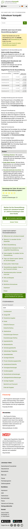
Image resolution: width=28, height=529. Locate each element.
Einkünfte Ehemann (9, 324)
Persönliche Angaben (9, 318)
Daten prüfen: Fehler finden (11, 264)
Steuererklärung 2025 (17, 39)
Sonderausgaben (8, 371)
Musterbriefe (4, 471)
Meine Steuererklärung (10, 244)
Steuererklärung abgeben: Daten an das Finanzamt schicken (13, 268)
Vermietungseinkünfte (10, 348)
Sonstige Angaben (9, 381)
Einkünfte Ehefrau (8, 328)
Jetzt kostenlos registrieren (14, 218)
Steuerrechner (5, 468)
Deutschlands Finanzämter (8, 466)
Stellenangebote (5, 483)
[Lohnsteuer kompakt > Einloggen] (26, 6)
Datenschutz (4, 495)
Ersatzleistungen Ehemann (11, 334)
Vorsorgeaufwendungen (10, 367)
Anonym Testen (14, 222)
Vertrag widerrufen (6, 506)
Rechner (6, 281)
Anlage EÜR (7, 315)
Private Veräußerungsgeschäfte (12, 361)
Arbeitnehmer (7, 331)
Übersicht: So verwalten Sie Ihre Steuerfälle (12, 240)
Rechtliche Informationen (10, 284)
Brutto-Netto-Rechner (9, 162)
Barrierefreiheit (5, 498)
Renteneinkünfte (8, 344)
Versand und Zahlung (7, 503)
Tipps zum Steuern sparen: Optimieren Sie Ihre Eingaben (13, 259)
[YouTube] (22, 525)
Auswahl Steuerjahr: (7, 305)
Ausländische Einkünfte (10, 364)
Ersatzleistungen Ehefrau (10, 338)
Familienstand (8, 311)
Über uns (3, 475)
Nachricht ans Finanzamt (11, 384)
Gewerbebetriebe (8, 354)
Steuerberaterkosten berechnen (12, 170)
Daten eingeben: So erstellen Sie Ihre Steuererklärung (14, 254)
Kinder (5, 321)
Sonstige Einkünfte (9, 357)
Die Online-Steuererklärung (10, 3)
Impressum (7, 287)
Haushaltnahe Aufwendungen (12, 374)
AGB (2, 493)
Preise (3, 501)
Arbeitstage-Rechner (9, 155)
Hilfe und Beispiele (9, 277)
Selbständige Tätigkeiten (10, 351)
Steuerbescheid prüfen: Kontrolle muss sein (12, 273)
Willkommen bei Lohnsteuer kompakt (14, 236)
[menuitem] (21, 6)
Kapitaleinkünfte (8, 341)
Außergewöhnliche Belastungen (12, 377)
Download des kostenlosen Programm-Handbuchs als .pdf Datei (14, 295)
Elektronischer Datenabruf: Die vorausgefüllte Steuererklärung (13, 249)
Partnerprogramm (6, 481)
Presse (5, 291)
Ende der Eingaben (9, 387)
